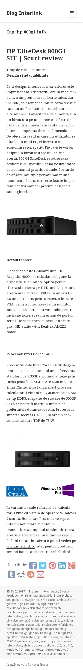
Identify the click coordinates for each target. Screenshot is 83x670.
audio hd (53, 604)
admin (36, 591)
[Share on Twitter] (42, 565)
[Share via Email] (40, 574)
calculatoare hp (16, 608)
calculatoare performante (45, 608)
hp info (64, 637)
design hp (13, 629)
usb (47, 645)
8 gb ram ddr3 (27, 604)
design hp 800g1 (32, 629)
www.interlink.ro (20, 546)
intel (36, 641)
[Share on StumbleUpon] (30, 574)
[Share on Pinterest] (52, 565)
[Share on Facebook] (33, 565)
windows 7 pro (25, 654)
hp (37, 633)
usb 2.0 (56, 645)
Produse (12, 596)
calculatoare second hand (41, 616)
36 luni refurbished (58, 596)
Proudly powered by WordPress (27, 665)
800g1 (42, 604)
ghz (31, 633)
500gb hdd (32, 600)
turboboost (36, 645)
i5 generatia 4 (23, 641)
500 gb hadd (14, 600)
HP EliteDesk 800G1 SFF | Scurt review (36, 54)
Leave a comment (53, 654)
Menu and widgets (72, 17)
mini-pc (69, 641)
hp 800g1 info (63, 633)
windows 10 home (18, 650)
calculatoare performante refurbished (31, 612)
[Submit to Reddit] (21, 574)
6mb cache (64, 600)
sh (25, 645)
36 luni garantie (35, 596)
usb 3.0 (67, 645)
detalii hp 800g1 (17, 633)
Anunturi (52, 591)
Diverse (64, 591)
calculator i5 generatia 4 (27, 625)
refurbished (14, 645)
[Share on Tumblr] (11, 574)
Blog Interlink (24, 12)
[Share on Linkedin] (62, 565)
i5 (71, 637)
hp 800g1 (46, 633)
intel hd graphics (52, 641)
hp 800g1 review (47, 637)
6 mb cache (48, 600)
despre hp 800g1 (56, 629)
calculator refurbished (59, 625)
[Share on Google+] (71, 565)
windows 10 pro (42, 650)
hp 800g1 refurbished (20, 637)
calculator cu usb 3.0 (45, 620)
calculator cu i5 (21, 620)
